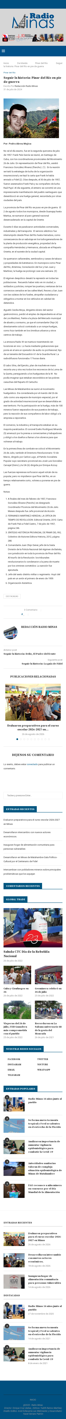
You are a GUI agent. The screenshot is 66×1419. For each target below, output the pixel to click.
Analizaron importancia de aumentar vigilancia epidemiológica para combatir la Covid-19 (44, 1147)
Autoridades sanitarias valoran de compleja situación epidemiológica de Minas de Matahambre (45, 1168)
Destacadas (12, 596)
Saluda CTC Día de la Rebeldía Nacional (26, 954)
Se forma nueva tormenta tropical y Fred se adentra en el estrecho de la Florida (44, 1124)
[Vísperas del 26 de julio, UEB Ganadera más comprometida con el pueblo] (17, 1010)
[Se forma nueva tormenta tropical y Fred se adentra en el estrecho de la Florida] (14, 1126)
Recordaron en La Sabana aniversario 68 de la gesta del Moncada (48, 1028)
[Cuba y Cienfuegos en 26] (17, 975)
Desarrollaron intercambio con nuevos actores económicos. (44, 1258)
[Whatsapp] (42, 4)
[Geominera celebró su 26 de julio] (48, 975)
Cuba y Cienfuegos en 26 (16, 990)
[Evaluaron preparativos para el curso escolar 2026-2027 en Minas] (33, 702)
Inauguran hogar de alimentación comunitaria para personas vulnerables (44, 1280)
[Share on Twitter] (36, 614)
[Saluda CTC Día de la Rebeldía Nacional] (33, 927)
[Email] (38, 4)
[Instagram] (28, 4)
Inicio (6, 63)
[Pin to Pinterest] (40, 614)
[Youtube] (33, 4)
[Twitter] (24, 4)
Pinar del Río (41, 63)
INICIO (33, 1399)
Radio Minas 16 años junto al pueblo (45, 1100)
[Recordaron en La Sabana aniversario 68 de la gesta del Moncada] (48, 1010)
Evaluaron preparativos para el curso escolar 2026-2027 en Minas (45, 1237)
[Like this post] (26, 614)
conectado (32, 764)
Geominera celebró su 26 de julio (48, 990)
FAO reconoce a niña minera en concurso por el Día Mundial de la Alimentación (45, 1189)
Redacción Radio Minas (26, 86)
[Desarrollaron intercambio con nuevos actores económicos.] (14, 1260)
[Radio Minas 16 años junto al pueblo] (14, 1104)
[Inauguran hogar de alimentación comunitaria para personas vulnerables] (14, 1282)
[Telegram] (47, 4)
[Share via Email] (44, 614)
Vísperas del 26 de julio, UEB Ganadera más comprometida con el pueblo (15, 1028)
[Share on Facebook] (32, 614)
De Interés (22, 63)
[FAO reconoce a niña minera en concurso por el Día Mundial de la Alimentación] (14, 1191)
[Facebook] (19, 4)
